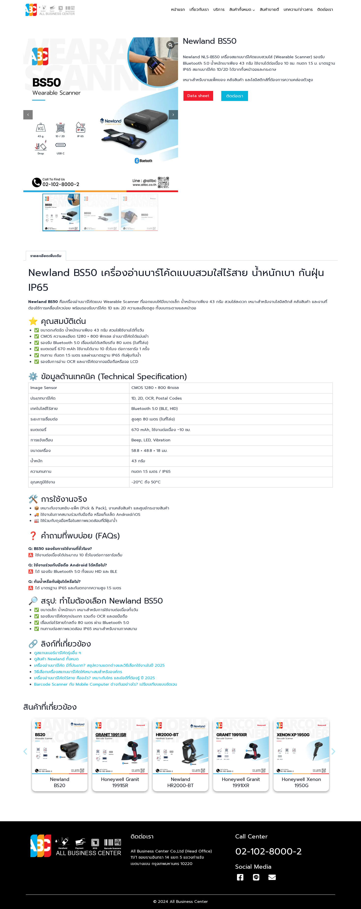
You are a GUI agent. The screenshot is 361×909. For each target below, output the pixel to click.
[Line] (256, 877)
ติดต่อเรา (325, 10)
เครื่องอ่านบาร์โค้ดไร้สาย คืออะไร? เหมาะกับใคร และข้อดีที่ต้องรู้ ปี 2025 (94, 678)
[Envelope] (272, 877)
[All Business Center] (50, 10)
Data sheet (198, 96)
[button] (25, 751)
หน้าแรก (178, 10)
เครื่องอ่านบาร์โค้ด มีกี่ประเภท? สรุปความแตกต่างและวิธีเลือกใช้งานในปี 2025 (99, 665)
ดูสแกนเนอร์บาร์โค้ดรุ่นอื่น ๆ (57, 653)
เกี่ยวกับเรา (199, 10)
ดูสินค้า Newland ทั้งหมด (56, 659)
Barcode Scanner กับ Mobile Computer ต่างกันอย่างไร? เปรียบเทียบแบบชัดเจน (106, 684)
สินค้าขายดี (269, 10)
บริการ (218, 10)
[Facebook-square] (240, 877)
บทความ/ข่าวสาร (298, 10)
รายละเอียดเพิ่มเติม (45, 256)
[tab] (46, 255)
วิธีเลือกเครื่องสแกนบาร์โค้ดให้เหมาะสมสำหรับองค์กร (79, 672)
